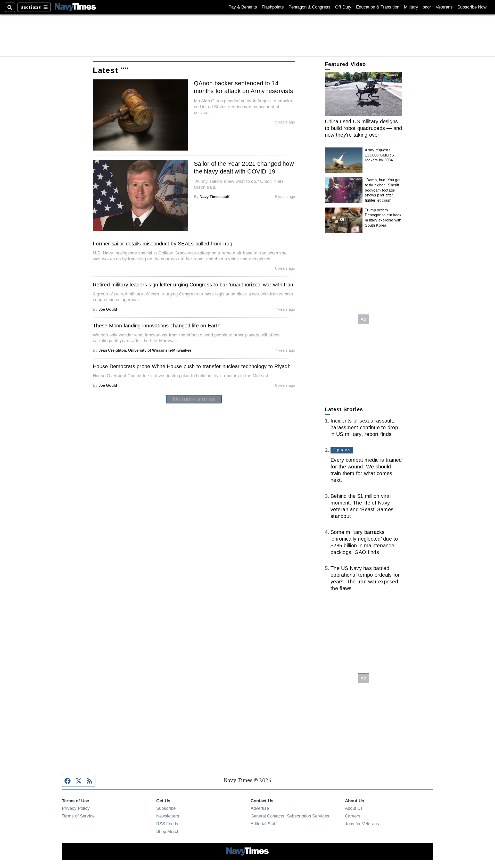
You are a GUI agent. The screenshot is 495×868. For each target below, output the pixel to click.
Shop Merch (167, 831)
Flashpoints (273, 7)
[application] (363, 94)
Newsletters (167, 816)
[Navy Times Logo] (75, 7)
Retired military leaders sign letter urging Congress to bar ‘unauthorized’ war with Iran (193, 284)
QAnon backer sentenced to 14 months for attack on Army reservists (243, 87)
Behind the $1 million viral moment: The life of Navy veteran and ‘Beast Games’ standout (362, 506)
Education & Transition (377, 7)
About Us (354, 808)
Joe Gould (107, 309)
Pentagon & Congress (309, 7)
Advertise (260, 808)
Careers (352, 816)
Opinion (341, 450)
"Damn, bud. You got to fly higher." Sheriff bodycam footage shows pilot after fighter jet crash (382, 190)
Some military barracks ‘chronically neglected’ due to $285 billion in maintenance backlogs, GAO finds (364, 542)
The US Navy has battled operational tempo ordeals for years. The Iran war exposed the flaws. (365, 578)
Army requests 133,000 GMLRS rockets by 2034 (379, 155)
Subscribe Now (471, 7)
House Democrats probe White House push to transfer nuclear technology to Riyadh (192, 366)
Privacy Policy (76, 808)
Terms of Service (78, 816)
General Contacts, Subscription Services (290, 816)
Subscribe (166, 808)
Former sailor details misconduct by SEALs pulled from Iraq (163, 243)
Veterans (444, 7)
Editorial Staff (264, 823)
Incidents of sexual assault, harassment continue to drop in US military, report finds (364, 427)
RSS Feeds (167, 823)
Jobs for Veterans (362, 823)
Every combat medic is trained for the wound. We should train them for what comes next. (366, 470)
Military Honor (417, 7)
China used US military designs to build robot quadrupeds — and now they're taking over (363, 128)
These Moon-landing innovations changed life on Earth (156, 325)
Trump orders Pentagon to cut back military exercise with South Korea (383, 217)
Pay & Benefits (242, 7)
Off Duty (343, 7)
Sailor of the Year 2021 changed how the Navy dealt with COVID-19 (244, 167)
